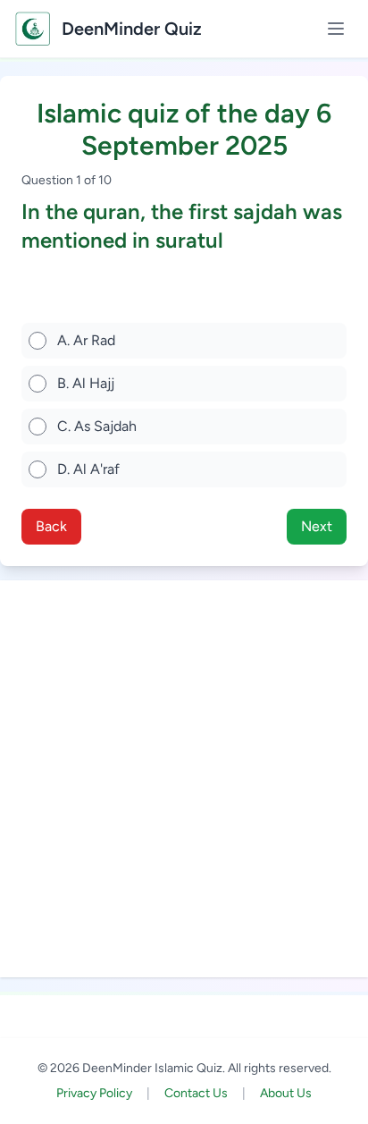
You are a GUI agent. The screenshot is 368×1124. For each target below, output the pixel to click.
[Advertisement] (184, 779)
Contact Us (196, 1093)
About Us (286, 1093)
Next (316, 526)
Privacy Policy (94, 1093)
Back (51, 526)
